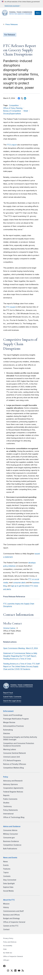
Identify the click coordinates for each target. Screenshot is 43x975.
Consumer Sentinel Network (14, 753)
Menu (38, 13)
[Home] (17, 15)
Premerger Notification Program (16, 719)
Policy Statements (10, 810)
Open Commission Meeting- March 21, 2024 (20, 648)
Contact (6, 929)
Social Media (8, 891)
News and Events (10, 857)
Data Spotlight (9, 883)
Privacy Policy (8, 938)
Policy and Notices (9, 942)
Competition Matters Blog (13, 768)
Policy (5, 777)
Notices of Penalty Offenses (14, 764)
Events (6, 865)
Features (6, 869)
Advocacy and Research (13, 781)
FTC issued (10, 307)
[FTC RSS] (23, 971)
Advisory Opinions (10, 784)
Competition (14, 105)
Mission (6, 904)
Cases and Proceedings (12, 715)
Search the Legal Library (12, 701)
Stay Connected (9, 880)
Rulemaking (8, 730)
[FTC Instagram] (8, 971)
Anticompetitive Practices (13, 726)
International (8, 814)
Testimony (7, 806)
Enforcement (8, 711)
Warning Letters (9, 749)
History (6, 907)
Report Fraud (8, 693)
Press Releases (11, 24)
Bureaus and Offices (11, 915)
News (5, 861)
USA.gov (6, 960)
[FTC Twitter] (12, 970)
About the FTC (9, 900)
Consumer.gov (9, 837)
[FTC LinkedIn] (15, 971)
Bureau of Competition (12, 111)
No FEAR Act (7, 953)
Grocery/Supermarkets (12, 114)
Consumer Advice (10, 830)
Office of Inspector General (14, 922)
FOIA (5, 949)
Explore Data (8, 887)
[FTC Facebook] (4, 966)
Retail (26, 111)
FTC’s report (12, 145)
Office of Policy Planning (12, 108)
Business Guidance (11, 841)
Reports (6, 795)
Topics (6, 872)
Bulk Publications (10, 848)
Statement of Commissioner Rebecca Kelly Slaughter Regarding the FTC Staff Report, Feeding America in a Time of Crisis (20, 656)
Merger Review (9, 722)
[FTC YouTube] (19, 971)
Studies (6, 803)
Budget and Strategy (11, 918)
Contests (6, 876)
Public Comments (10, 799)
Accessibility (7, 945)
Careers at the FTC (10, 926)
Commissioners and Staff (13, 911)
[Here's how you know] (21, 4)
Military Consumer (10, 834)
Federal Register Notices (13, 792)
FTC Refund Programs (12, 760)
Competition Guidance (12, 845)
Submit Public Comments (12, 697)
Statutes (6, 733)
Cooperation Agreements (13, 788)
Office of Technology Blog (13, 817)
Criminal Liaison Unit (11, 757)
